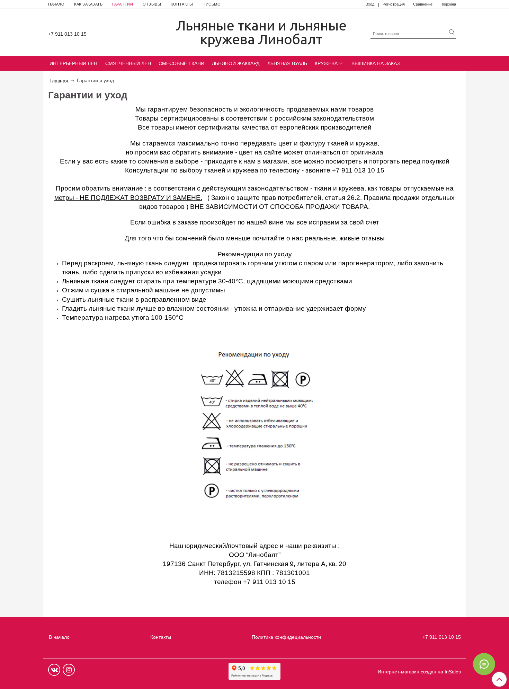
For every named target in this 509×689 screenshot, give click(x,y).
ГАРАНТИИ (122, 4)
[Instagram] (69, 670)
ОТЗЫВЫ (152, 4)
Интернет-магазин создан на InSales (419, 671)
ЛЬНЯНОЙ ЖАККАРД (235, 63)
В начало (59, 637)
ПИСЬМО (212, 4)
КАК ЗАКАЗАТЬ (88, 4)
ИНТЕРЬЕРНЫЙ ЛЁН (73, 63)
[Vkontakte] (54, 670)
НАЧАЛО (56, 4)
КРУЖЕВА (326, 63)
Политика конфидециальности (286, 637)
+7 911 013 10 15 (67, 34)
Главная (59, 80)
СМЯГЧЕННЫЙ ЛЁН (128, 63)
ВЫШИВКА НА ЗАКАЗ (375, 63)
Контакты (160, 637)
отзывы (373, 238)
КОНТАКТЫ (182, 4)
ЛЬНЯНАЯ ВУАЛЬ (287, 63)
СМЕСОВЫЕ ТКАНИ (181, 63)
